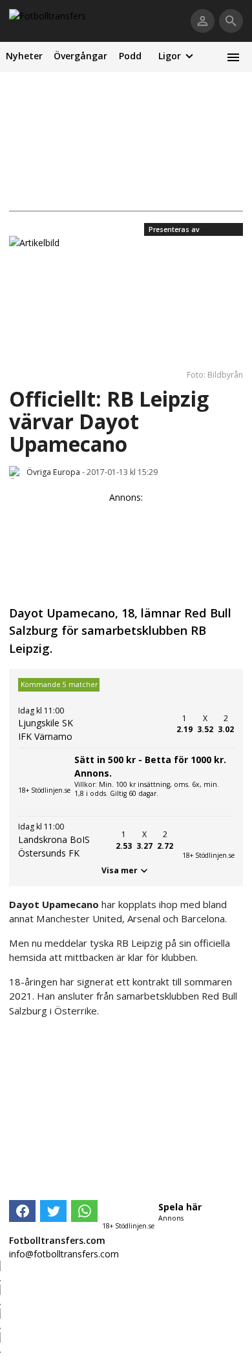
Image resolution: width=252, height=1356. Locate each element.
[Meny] (233, 57)
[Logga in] (203, 21)
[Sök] (231, 21)
